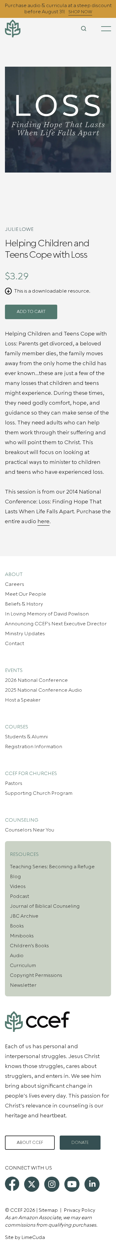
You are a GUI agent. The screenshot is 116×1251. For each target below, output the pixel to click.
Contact (14, 643)
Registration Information (33, 746)
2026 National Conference (36, 680)
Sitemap (48, 1210)
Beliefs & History (24, 604)
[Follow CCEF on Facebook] (12, 1184)
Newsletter (23, 985)
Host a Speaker (23, 700)
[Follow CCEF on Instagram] (51, 1184)
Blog (15, 876)
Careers (14, 584)
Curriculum (23, 965)
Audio (17, 955)
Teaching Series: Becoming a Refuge (52, 866)
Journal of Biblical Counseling (45, 906)
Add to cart (31, 312)
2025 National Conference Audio (43, 690)
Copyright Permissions (36, 975)
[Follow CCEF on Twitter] (31, 1184)
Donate (80, 1143)
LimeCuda (33, 1237)
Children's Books (29, 945)
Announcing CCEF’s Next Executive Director (56, 623)
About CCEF (30, 1143)
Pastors (13, 783)
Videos (18, 886)
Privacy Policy (79, 1210)
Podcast (19, 896)
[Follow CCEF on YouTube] (71, 1184)
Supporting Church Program (38, 793)
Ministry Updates (25, 633)
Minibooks (22, 935)
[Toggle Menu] (106, 29)
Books (17, 926)
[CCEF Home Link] (22, 28)
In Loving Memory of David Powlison (47, 614)
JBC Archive (24, 916)
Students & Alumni (26, 736)
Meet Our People (25, 594)
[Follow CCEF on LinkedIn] (92, 1184)
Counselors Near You (29, 830)
